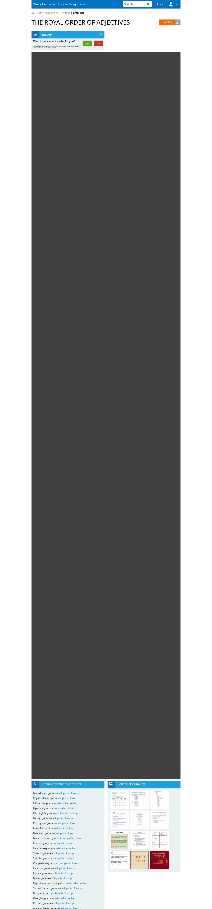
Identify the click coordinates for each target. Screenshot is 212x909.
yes (87, 43)
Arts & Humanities (48, 13)
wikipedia (64, 793)
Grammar (78, 13)
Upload (160, 4)
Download (167, 22)
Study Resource (43, 4)
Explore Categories (70, 4)
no (98, 43)
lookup (75, 793)
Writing (65, 13)
